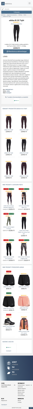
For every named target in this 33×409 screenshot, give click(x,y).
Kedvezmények (21, 395)
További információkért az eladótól (17, 97)
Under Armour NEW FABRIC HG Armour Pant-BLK (24, 232)
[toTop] (31, 408)
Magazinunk (4, 400)
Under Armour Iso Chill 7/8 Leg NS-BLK (8, 257)
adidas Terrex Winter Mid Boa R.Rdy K (9, 327)
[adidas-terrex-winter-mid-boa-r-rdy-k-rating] (9, 317)
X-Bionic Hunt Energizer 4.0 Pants (8, 227)
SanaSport (8, 92)
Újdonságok (20, 393)
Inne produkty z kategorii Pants (13, 185)
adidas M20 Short (24, 308)
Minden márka (21, 390)
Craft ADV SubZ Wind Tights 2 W (24, 206)
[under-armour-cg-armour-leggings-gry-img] (24, 249)
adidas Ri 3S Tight (8, 129)
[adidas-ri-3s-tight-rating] (9, 115)
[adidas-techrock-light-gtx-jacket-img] (24, 324)
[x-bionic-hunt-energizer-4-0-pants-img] (9, 221)
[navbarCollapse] (29, 3)
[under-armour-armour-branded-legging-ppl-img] (9, 198)
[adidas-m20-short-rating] (24, 295)
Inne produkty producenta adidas (13, 267)
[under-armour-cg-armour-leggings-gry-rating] (24, 242)
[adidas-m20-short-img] (24, 301)
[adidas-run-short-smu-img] (9, 280)
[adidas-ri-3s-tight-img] (9, 122)
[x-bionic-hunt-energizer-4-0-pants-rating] (9, 216)
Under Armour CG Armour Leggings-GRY (24, 257)
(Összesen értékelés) (16, 24)
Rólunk (19, 400)
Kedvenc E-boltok (8, 342)
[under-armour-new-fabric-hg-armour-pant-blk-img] (24, 223)
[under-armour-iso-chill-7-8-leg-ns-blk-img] (9, 249)
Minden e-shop (21, 392)
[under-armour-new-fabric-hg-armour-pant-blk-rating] (24, 216)
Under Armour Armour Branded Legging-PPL (9, 206)
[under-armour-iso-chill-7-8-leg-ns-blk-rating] (9, 242)
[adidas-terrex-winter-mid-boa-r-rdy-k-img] (9, 321)
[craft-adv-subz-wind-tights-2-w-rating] (24, 191)
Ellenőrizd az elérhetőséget (17, 51)
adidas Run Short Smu (8, 286)
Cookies (19, 402)
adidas (8, 91)
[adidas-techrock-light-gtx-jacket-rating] (24, 317)
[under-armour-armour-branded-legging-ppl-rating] (9, 191)
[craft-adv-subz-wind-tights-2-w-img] (24, 198)
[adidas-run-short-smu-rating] (9, 274)
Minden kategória (22, 388)
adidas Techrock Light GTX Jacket (24, 332)
